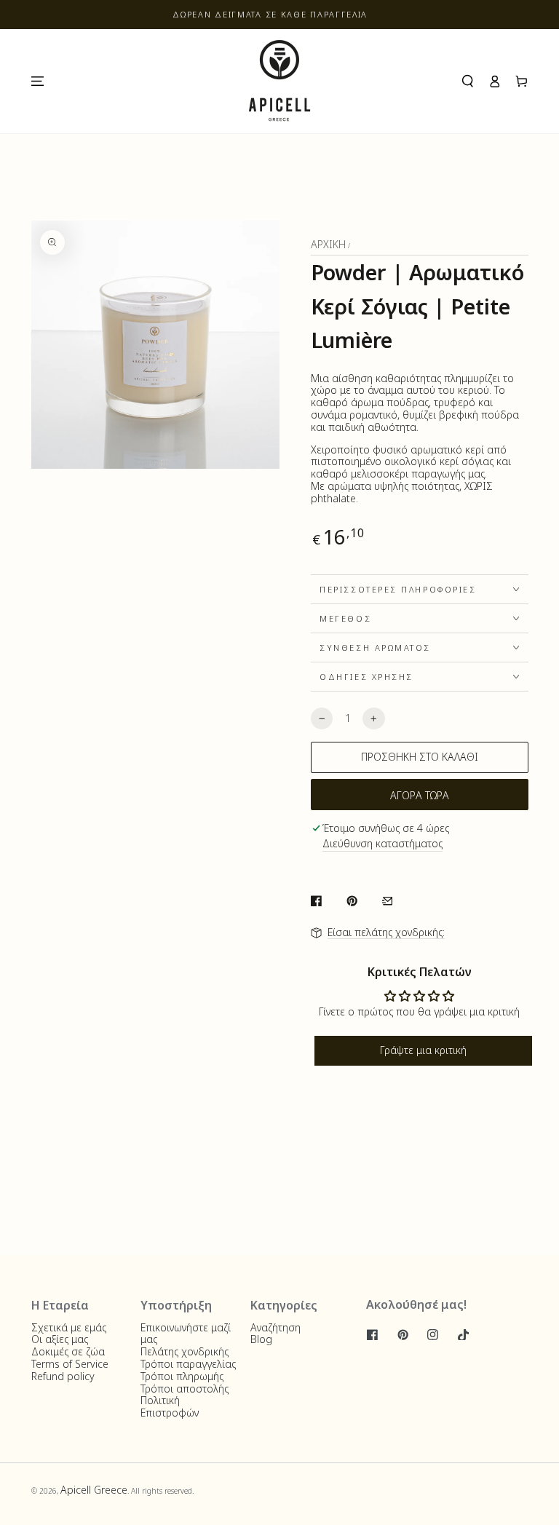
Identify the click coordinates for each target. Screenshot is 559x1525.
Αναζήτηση (275, 1327)
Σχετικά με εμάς (68, 1327)
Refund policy (63, 1376)
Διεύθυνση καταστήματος (382, 844)
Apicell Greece (93, 1490)
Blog (261, 1339)
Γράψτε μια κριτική (423, 1050)
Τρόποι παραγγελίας (188, 1364)
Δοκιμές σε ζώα (68, 1351)
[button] (467, 81)
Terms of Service (69, 1364)
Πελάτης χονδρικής (184, 1351)
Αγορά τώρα (419, 795)
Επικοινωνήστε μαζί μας (185, 1333)
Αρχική (328, 244)
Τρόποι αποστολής (184, 1388)
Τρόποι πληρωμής (181, 1376)
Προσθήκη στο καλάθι (419, 757)
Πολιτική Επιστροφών (169, 1406)
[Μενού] (36, 81)
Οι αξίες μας (59, 1339)
